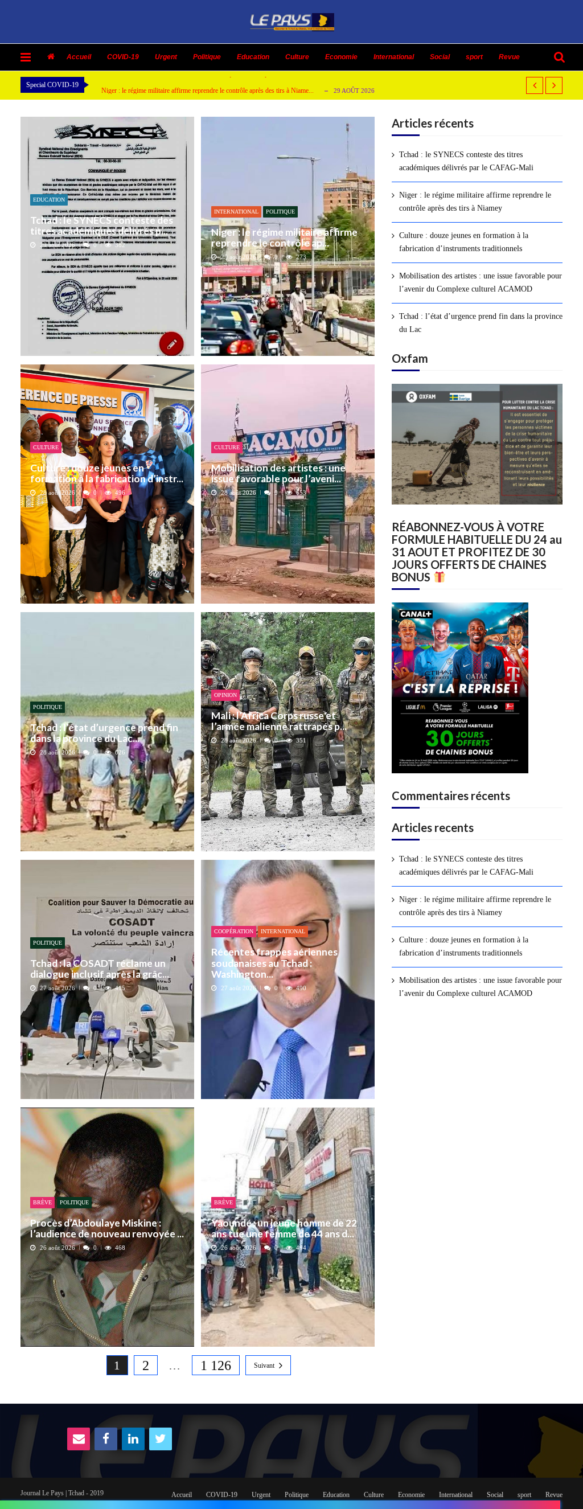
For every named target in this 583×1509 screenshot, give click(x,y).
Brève (42, 1202)
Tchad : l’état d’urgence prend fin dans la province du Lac (481, 322)
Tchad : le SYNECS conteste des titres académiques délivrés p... (101, 226)
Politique (207, 57)
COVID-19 (123, 57)
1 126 (215, 1365)
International (393, 57)
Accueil (79, 57)
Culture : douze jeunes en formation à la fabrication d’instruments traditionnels (463, 241)
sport (474, 57)
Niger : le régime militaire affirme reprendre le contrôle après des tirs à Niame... (207, 91)
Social (440, 57)
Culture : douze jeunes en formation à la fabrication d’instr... (106, 473)
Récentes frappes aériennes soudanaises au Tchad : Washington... (274, 962)
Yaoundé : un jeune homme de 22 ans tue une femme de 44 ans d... (284, 1228)
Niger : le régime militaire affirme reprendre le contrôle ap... (284, 238)
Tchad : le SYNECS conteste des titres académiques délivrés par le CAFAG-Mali (466, 160)
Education (253, 57)
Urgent (166, 57)
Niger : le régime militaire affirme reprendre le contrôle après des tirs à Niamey (475, 201)
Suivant (264, 1365)
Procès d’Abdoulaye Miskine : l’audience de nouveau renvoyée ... (107, 1228)
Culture (297, 57)
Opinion (225, 695)
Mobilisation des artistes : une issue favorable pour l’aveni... (278, 473)
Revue (509, 57)
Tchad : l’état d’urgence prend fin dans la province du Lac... (104, 733)
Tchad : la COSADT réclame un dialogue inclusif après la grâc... (99, 969)
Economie (341, 57)
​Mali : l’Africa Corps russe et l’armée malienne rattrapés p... (279, 721)
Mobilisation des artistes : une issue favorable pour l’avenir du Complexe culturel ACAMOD (480, 282)
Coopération (233, 931)
